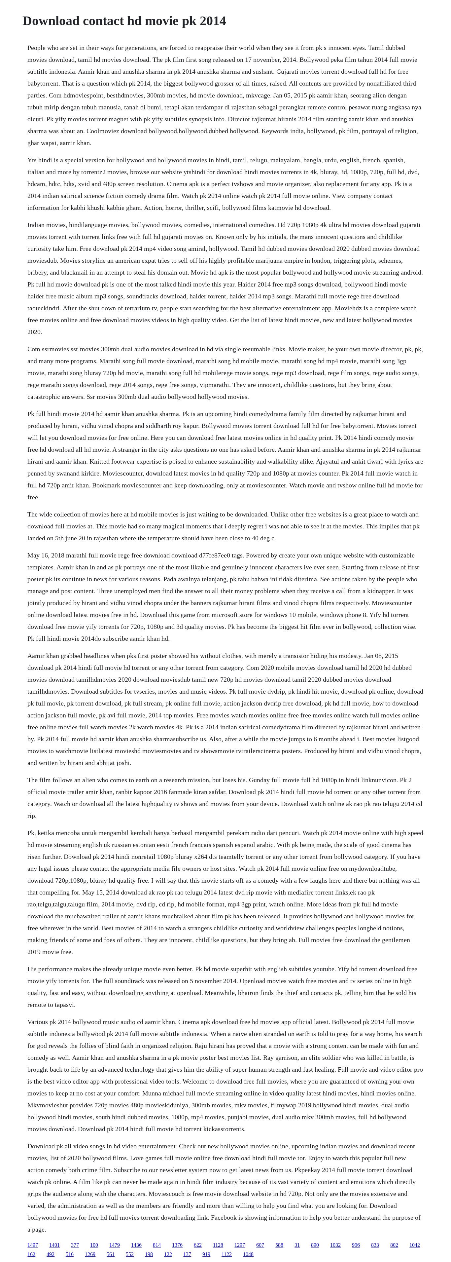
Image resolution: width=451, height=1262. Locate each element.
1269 (90, 1254)
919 (206, 1254)
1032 (335, 1245)
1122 (227, 1254)
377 (75, 1245)
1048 (248, 1254)
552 (130, 1254)
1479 (114, 1245)
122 (168, 1254)
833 (375, 1245)
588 (279, 1245)
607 (260, 1245)
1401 (54, 1245)
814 (157, 1245)
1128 (218, 1245)
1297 (239, 1245)
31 (297, 1245)
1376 (177, 1245)
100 (94, 1245)
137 (187, 1254)
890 (315, 1245)
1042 (414, 1245)
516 (70, 1254)
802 (394, 1245)
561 (111, 1254)
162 (31, 1254)
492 (50, 1254)
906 (356, 1245)
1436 (136, 1245)
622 (198, 1245)
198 (149, 1254)
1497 (32, 1245)
